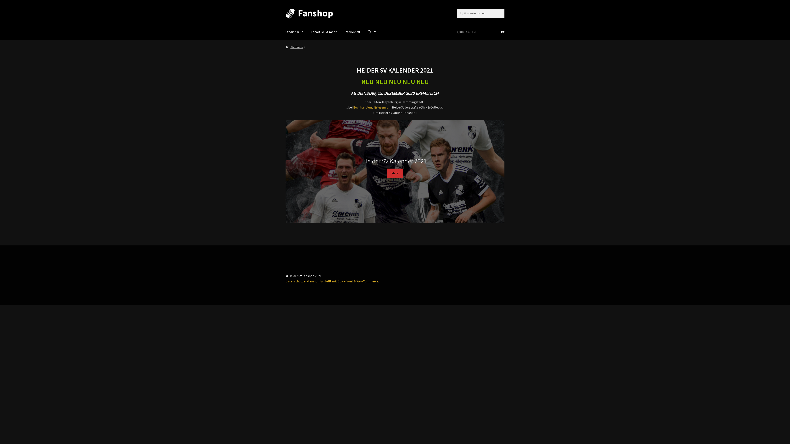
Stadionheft (352, 32)
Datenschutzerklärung (301, 281)
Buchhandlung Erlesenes (370, 107)
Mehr (395, 173)
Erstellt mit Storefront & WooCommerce (349, 281)
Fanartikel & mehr (324, 32)
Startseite (296, 47)
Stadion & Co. (295, 32)
